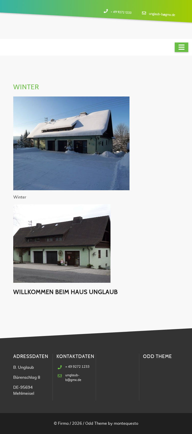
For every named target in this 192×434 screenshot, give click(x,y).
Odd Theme (96, 424)
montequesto (126, 424)
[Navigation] (181, 47)
